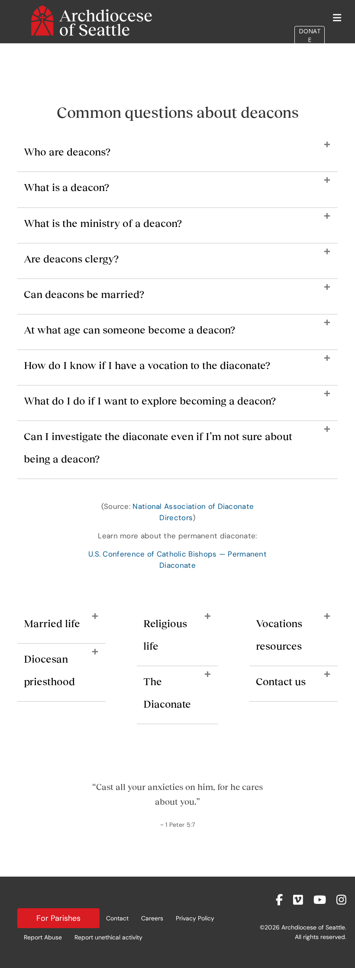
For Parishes (58, 918)
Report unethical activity (108, 937)
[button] (177, 156)
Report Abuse (43, 937)
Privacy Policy (195, 918)
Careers (152, 918)
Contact (117, 918)
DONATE (310, 35)
